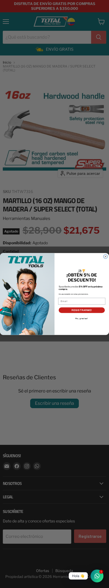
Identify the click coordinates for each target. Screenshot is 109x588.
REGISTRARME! (82, 310)
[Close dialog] (105, 256)
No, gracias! (81, 319)
